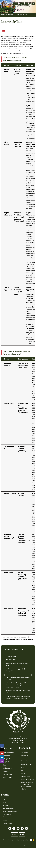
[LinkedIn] (18, 828)
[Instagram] (26, 828)
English (21, 4)
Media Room (7, 768)
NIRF (22, 770)
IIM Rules (5, 805)
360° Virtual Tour (26, 776)
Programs (11, 14)
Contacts (24, 761)
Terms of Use (7, 823)
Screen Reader (22, 840)
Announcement (8, 753)
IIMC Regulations (8, 809)
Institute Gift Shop (27, 779)
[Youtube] (22, 828)
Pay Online (24, 753)
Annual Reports (26, 764)
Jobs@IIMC (6, 759)
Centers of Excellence (24, 757)
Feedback (6, 756)
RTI (4, 799)
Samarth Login (8, 774)
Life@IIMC (6, 762)
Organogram (7, 777)
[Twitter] (13, 828)
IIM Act (5, 802)
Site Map (24, 773)
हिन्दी (15, 4)
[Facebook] (9, 828)
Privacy (5, 820)
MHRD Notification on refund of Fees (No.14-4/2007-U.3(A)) (27, 786)
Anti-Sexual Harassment (7, 816)
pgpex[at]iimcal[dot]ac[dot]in (18, 698)
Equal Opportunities (10, 812)
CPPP (22, 767)
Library (5, 765)
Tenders (5, 771)
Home (3, 14)
